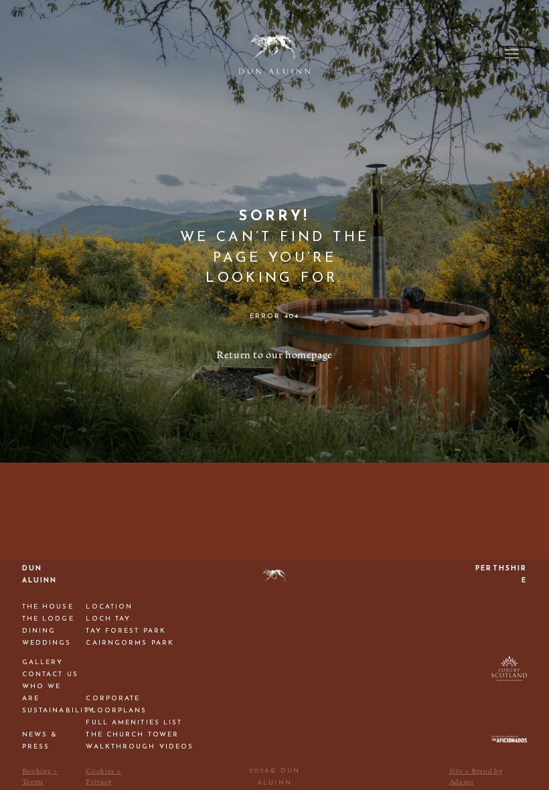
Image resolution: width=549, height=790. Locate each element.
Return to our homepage (274, 355)
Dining (39, 631)
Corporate (113, 698)
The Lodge (48, 619)
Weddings (47, 643)
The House (48, 607)
